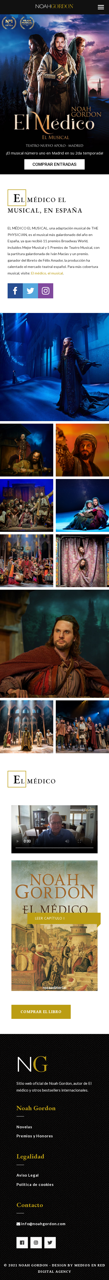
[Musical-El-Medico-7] (82, 560)
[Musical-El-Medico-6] (26, 560)
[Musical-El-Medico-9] (54, 644)
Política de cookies (35, 1184)
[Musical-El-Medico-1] (26, 450)
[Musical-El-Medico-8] (26, 726)
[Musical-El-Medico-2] (54, 367)
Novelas (24, 1127)
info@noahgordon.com (43, 1223)
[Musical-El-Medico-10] (82, 726)
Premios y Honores (34, 1136)
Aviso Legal (27, 1175)
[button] (101, 7)
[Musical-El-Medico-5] (82, 505)
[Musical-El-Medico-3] (82, 450)
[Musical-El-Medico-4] (26, 505)
